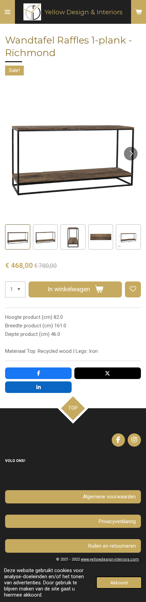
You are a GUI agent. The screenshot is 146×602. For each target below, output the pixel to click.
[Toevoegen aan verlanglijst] (133, 289)
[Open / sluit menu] (7, 12)
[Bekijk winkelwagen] (138, 12)
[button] (17, 237)
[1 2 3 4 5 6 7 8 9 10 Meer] (15, 289)
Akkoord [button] (119, 582)
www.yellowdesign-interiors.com (110, 559)
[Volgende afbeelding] (131, 153)
